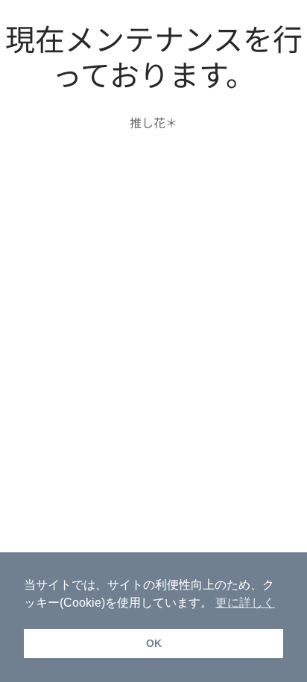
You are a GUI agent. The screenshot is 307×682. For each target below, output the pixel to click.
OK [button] (154, 643)
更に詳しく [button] (245, 602)
